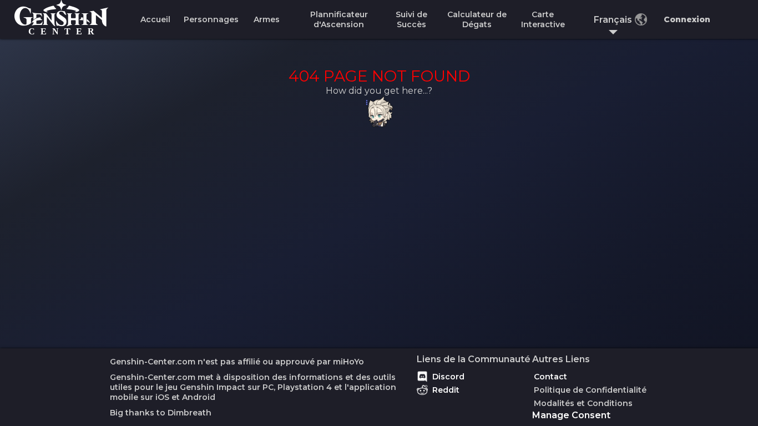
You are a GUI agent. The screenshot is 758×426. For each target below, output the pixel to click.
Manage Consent (571, 415)
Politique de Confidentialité (590, 390)
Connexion (687, 19)
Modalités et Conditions (583, 403)
